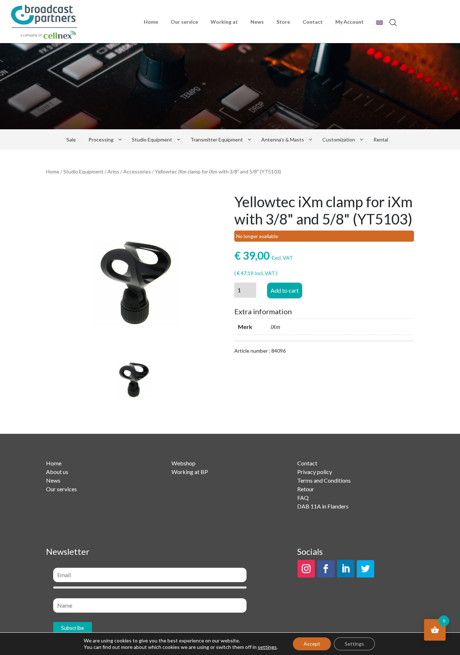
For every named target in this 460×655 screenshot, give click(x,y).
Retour (305, 489)
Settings (354, 644)
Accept (312, 644)
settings (267, 647)
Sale (71, 139)
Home (151, 22)
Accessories (137, 171)
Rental (380, 139)
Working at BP (189, 471)
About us (57, 471)
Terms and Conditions (324, 480)
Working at (224, 22)
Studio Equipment (152, 139)
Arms (113, 171)
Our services (61, 489)
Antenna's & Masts (282, 139)
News (257, 22)
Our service (184, 22)
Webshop (183, 463)
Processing (101, 139)
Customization (338, 139)
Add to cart (285, 290)
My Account (349, 22)
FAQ (303, 497)
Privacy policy (314, 471)
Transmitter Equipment (216, 139)
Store (283, 22)
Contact (313, 22)
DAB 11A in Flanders (323, 506)
